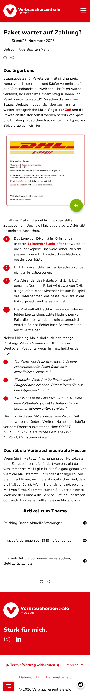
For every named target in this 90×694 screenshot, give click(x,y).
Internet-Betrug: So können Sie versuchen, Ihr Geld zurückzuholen (39, 561)
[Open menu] (8, 686)
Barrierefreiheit (58, 677)
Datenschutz (29, 677)
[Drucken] (5, 57)
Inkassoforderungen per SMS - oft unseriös (37, 540)
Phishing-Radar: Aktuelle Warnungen (33, 523)
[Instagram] (7, 639)
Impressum (74, 665)
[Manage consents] (81, 685)
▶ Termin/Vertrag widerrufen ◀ (33, 665)
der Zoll (64, 109)
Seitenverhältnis (41, 243)
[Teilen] (12, 57)
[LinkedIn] (18, 639)
